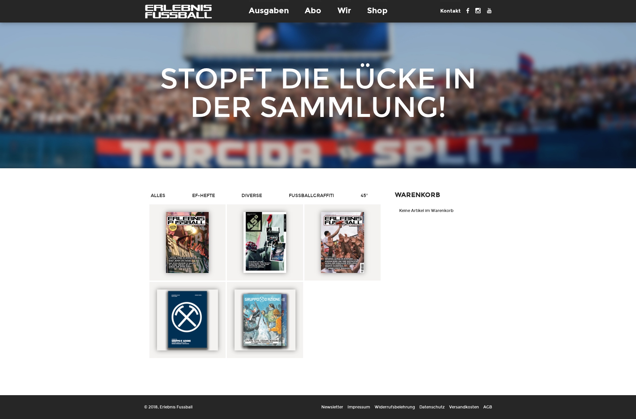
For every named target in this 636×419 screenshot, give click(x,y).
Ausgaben (269, 10)
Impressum (358, 407)
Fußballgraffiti (311, 195)
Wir (344, 10)
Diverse (251, 195)
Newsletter (332, 407)
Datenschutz (432, 407)
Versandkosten (464, 407)
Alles (158, 195)
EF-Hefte (203, 195)
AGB (487, 407)
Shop (377, 10)
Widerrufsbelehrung (395, 407)
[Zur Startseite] (178, 11)
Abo (313, 10)
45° (364, 195)
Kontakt (450, 11)
